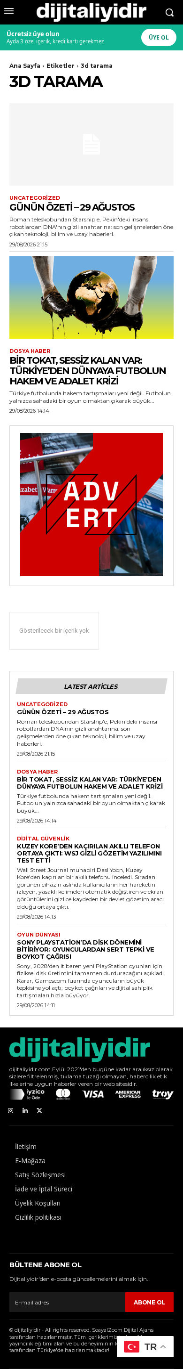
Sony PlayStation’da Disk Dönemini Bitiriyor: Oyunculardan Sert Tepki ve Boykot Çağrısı (85, 949)
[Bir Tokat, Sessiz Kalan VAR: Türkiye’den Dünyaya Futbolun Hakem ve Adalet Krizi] (91, 297)
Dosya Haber (29, 351)
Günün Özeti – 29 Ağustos (71, 207)
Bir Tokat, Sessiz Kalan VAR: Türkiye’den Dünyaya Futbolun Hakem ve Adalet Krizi (87, 371)
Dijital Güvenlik (43, 839)
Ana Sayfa (24, 65)
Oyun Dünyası (39, 935)
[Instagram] (10, 1111)
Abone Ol (149, 1302)
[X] (40, 1111)
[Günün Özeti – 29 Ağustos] (91, 144)
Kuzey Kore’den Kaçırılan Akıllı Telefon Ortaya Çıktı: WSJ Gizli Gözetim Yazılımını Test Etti (89, 853)
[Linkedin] (25, 1111)
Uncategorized (34, 198)
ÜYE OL (159, 37)
